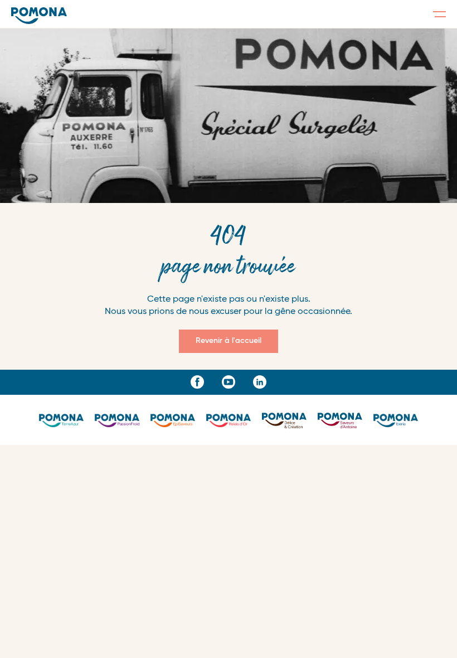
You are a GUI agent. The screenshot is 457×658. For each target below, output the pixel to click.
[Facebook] (197, 382)
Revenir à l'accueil (228, 341)
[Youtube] (228, 382)
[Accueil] (39, 15)
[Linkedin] (259, 382)
